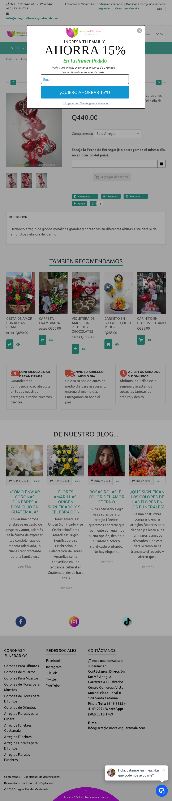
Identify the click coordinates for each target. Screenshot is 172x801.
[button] (139, 30)
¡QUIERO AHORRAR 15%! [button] (85, 92)
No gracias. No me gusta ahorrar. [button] (86, 103)
